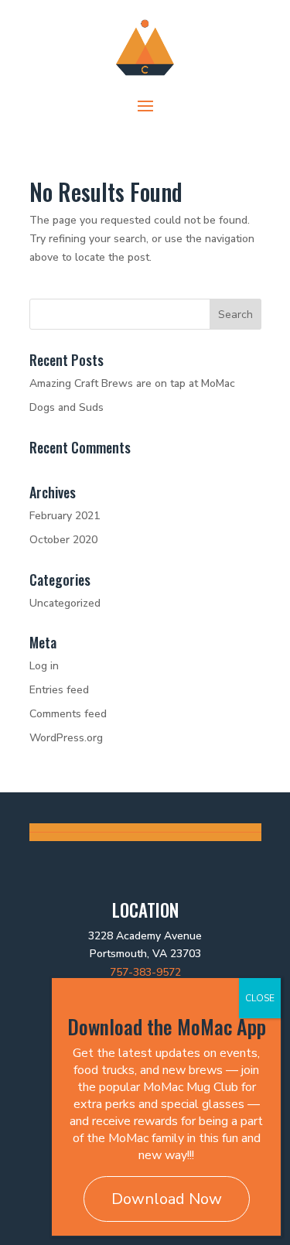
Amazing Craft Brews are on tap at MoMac (132, 383)
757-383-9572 (145, 972)
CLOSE (260, 998)
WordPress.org (66, 737)
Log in (44, 665)
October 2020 (63, 539)
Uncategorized (65, 603)
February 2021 (64, 515)
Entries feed (59, 689)
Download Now (166, 1199)
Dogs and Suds (66, 407)
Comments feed (68, 713)
